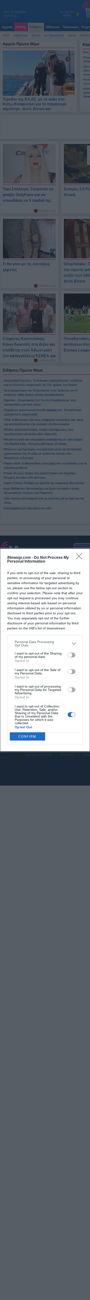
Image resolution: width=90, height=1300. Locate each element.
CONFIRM (27, 736)
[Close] (80, 557)
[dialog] (45, 650)
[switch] (71, 655)
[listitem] (45, 643)
